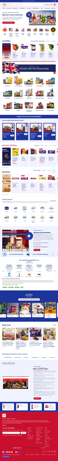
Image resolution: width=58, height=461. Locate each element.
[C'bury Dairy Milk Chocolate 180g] (51, 152)
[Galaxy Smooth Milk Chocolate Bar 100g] (49, 274)
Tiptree (32, 52)
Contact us (32, 454)
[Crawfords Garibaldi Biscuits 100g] (24, 178)
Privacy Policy (43, 454)
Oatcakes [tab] (54, 170)
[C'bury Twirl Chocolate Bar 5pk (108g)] (33, 152)
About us (27, 454)
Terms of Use (14, 435)
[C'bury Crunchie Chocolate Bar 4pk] (24, 152)
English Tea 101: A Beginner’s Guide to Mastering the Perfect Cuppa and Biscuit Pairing (21, 345)
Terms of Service (50, 454)
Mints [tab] (50, 145)
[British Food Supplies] (6, 51)
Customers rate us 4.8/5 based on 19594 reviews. (31, 447)
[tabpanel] (29, 383)
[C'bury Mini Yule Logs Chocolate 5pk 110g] (24, 47)
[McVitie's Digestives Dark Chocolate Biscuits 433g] (19, 274)
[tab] (8, 363)
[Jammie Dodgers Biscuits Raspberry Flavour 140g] (15, 178)
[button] (3, 271)
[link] (12, 124)
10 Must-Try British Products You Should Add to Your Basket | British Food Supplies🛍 (48, 344)
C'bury (23, 52)
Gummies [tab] (54, 145)
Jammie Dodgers (15, 183)
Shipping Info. (37, 454)
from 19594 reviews (28, 262)
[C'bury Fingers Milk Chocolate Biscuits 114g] (42, 152)
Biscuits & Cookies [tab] (37, 170)
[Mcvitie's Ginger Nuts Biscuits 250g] (33, 178)
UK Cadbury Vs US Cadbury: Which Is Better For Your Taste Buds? (35, 343)
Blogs (55, 454)
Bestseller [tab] (54, 41)
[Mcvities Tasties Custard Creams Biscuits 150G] (42, 178)
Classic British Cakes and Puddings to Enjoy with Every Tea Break (8, 343)
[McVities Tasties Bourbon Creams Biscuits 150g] (51, 178)
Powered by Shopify (16, 454)
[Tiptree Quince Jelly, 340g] (33, 47)
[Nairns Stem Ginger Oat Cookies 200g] (9, 274)
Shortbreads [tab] (53, 172)
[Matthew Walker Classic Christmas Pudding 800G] (15, 47)
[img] (29, 261)
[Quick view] (18, 46)
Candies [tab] (41, 145)
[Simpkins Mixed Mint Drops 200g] (51, 47)
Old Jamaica (42, 52)
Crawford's (24, 183)
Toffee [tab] (46, 145)
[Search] (43, 4)
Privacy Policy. (20, 435)
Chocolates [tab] (36, 145)
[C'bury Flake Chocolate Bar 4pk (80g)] (15, 152)
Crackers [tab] (49, 170)
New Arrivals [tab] (48, 41)
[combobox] (29, 5)
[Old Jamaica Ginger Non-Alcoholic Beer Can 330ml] (42, 47)
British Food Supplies (8, 454)
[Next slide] (55, 120)
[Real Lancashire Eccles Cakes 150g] (39, 274)
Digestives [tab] (44, 170)
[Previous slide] (52, 120)
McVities (32, 183)
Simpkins (50, 52)
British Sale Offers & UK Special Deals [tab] (38, 41)
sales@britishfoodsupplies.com (41, 246)
